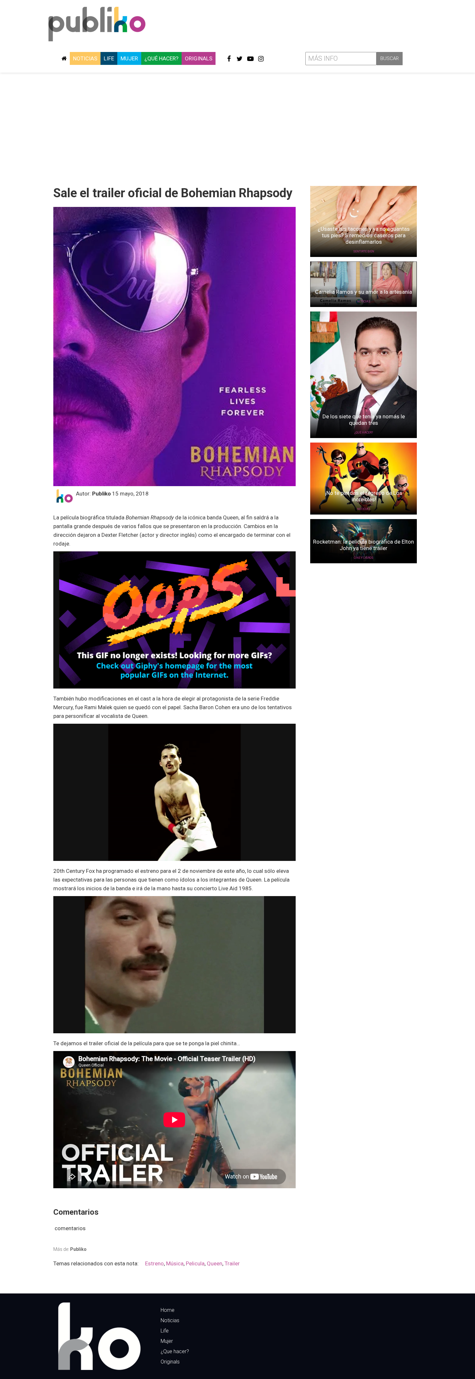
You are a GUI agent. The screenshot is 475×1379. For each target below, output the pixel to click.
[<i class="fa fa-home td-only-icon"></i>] (64, 58)
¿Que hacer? (175, 1351)
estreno (154, 1263)
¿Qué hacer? (161, 58)
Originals (198, 58)
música (175, 1263)
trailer (232, 1263)
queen (214, 1263)
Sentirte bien (363, 251)
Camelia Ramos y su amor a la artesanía (363, 292)
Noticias (85, 58)
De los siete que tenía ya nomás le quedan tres (363, 419)
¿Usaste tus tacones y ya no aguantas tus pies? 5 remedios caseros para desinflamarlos (364, 235)
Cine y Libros (363, 557)
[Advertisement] (237, 127)
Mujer (129, 58)
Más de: (70, 1249)
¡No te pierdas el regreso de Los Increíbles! (363, 496)
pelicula (195, 1263)
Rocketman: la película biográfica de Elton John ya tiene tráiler (363, 544)
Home (167, 1310)
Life (109, 58)
